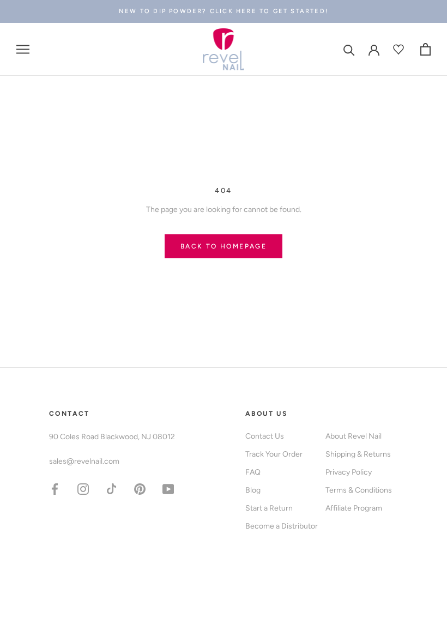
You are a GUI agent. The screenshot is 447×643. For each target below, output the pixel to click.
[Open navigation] (22, 49)
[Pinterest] (140, 488)
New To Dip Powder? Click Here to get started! (223, 11)
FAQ (253, 472)
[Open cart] (425, 49)
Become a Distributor (281, 526)
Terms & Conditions (358, 490)
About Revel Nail (353, 436)
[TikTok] (111, 488)
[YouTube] (168, 488)
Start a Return (269, 508)
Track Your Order (274, 454)
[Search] (349, 49)
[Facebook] (55, 488)
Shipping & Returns (358, 454)
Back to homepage (223, 246)
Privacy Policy (348, 472)
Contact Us (264, 436)
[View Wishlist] (400, 49)
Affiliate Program (353, 508)
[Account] (374, 49)
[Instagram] (83, 488)
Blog (253, 490)
